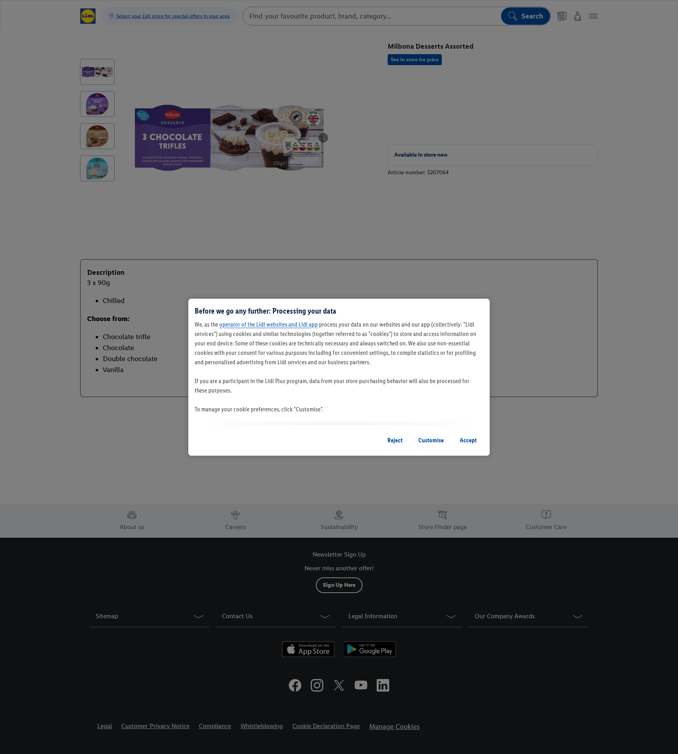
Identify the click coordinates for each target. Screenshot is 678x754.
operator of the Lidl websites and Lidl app (268, 324)
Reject (395, 440)
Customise (431, 440)
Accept (468, 440)
